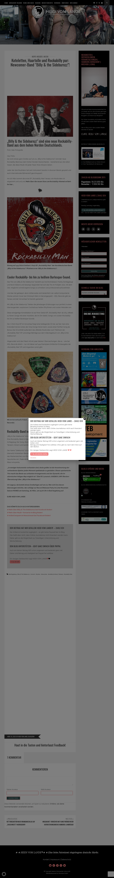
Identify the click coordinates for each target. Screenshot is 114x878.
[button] (4, 874)
